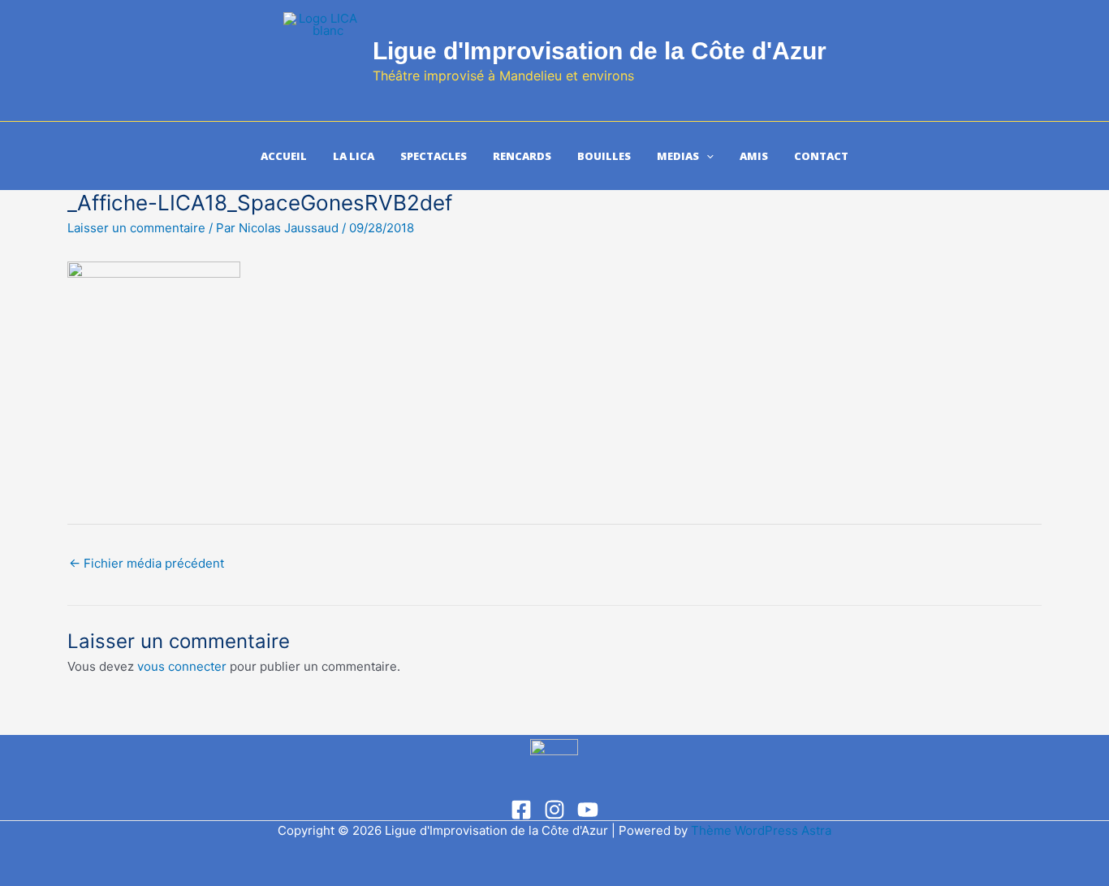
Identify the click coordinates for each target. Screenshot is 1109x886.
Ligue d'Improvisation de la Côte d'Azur (599, 50)
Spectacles (433, 156)
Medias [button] (678, 156)
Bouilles (604, 156)
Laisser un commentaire (136, 228)
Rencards (522, 156)
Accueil (284, 156)
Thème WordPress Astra (761, 830)
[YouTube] (587, 809)
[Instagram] (554, 809)
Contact (821, 156)
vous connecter (182, 666)
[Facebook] (521, 809)
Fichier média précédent (146, 563)
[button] (706, 156)
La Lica (353, 156)
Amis (754, 156)
